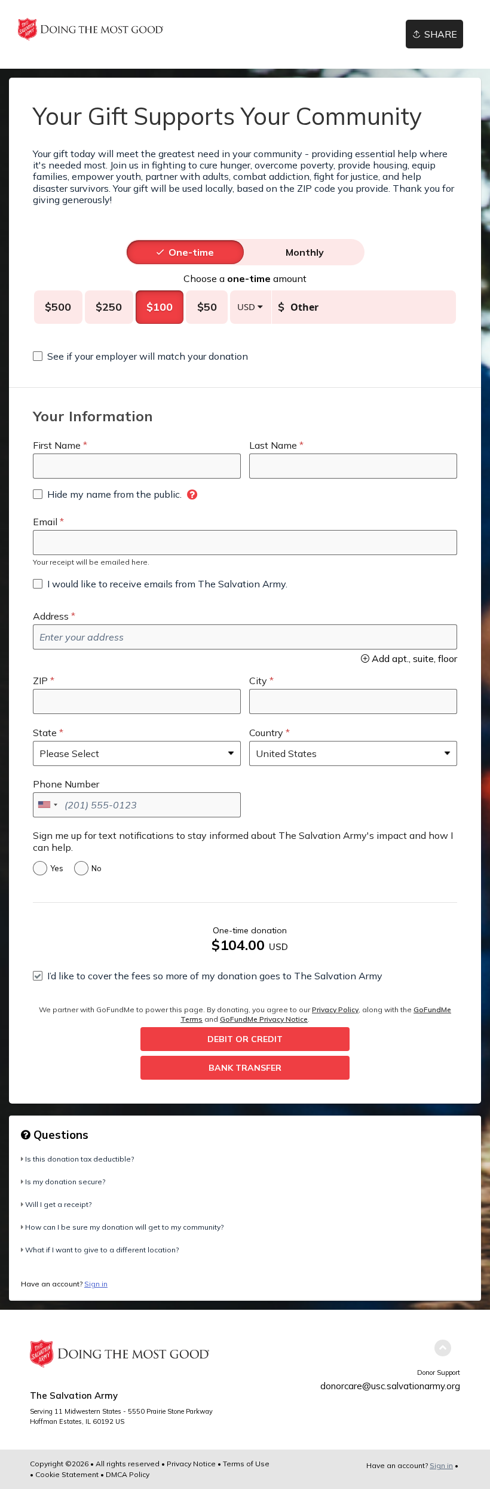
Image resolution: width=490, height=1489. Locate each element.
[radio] (191, 252)
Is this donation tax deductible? (79, 1158)
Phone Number (66, 784)
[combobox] (47, 805)
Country (266, 733)
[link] (90, 29)
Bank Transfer (245, 1067)
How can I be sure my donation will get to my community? (124, 1227)
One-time (191, 252)
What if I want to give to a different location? (102, 1249)
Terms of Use (246, 1463)
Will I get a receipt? (58, 1204)
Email (45, 522)
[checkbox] (140, 356)
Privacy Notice (191, 1463)
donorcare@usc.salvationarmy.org (390, 1386)
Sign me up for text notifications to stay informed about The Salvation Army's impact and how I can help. (243, 841)
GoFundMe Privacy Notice (264, 1019)
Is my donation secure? (65, 1181)
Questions (59, 1135)
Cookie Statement (67, 1474)
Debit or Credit (245, 1039)
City (258, 681)
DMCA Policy (127, 1474)
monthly (305, 252)
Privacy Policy (335, 1009)
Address (51, 616)
